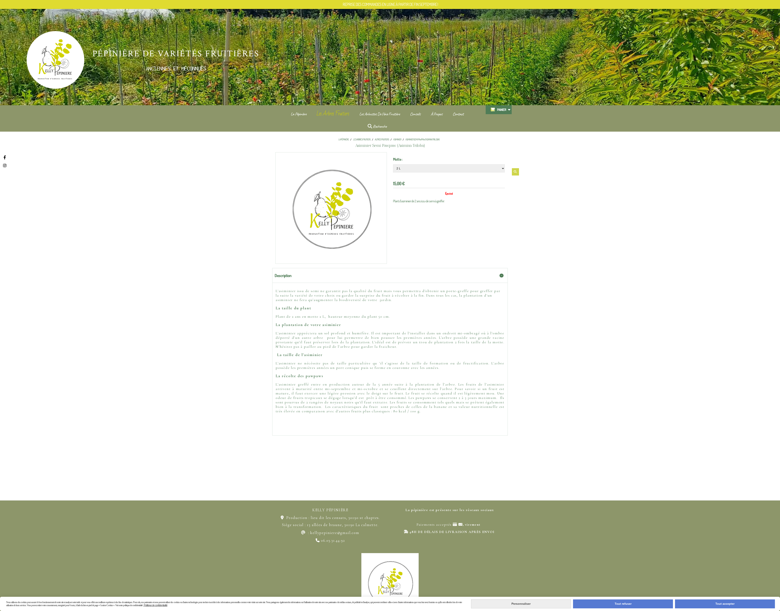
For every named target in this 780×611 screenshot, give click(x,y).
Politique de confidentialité (155, 605)
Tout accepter (724, 603)
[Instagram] (4, 165)
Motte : (398, 159)
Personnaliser (521, 603)
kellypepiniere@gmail (330, 532)
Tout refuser (623, 603)
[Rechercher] (515, 172)
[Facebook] (4, 157)
